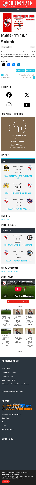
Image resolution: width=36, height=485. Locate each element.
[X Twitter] (27, 95)
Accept (6, 481)
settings (21, 478)
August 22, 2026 (18, 166)
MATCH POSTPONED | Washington (6, 77)
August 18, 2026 (18, 236)
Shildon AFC (20, 70)
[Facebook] (9, 95)
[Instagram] (9, 105)
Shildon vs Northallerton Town (18, 245)
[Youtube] (27, 105)
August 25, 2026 (18, 184)
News (32, 47)
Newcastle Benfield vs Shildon (18, 193)
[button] (20, 306)
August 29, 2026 (18, 199)
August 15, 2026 (18, 251)
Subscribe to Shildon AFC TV (19, 302)
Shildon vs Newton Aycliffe (18, 208)
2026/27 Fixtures (6, 220)
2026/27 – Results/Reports (9, 271)
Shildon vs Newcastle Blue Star (18, 260)
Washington (30, 70)
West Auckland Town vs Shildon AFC (18, 176)
